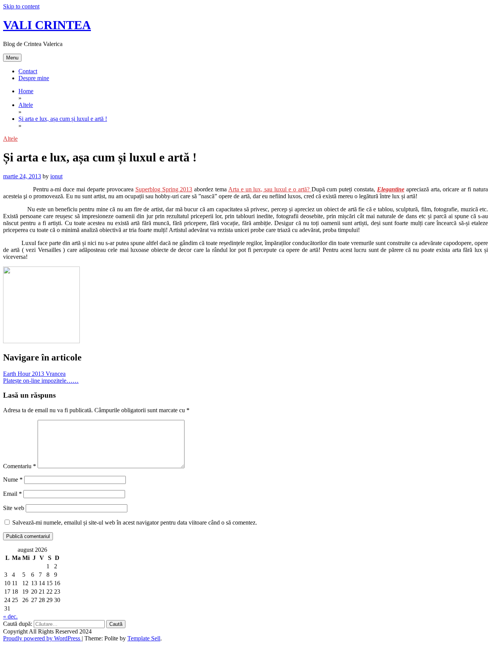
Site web (13, 508)
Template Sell (143, 638)
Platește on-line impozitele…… (41, 380)
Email (12, 493)
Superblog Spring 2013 (164, 189)
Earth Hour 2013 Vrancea (34, 373)
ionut (56, 176)
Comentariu (19, 466)
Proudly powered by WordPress (42, 638)
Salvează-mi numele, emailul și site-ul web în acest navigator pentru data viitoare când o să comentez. (134, 522)
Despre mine (33, 78)
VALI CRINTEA (47, 25)
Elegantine (390, 189)
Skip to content (21, 6)
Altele (10, 138)
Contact (27, 71)
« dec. (10, 616)
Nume (13, 479)
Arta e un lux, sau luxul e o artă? (269, 189)
